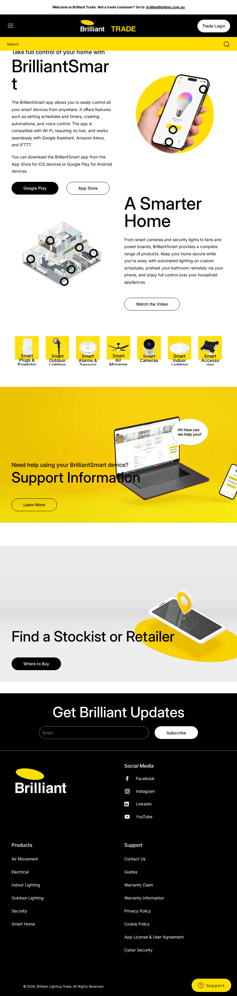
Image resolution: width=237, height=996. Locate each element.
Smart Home (23, 923)
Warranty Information (144, 897)
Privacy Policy (137, 910)
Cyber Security (138, 949)
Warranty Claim (138, 884)
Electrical (20, 871)
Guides (130, 871)
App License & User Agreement (154, 936)
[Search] (223, 44)
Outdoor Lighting (28, 897)
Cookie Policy (137, 923)
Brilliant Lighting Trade (54, 986)
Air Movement (25, 858)
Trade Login (213, 25)
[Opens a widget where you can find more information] (211, 986)
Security (19, 910)
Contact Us (134, 858)
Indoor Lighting (26, 884)
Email (48, 732)
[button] (13, 25)
